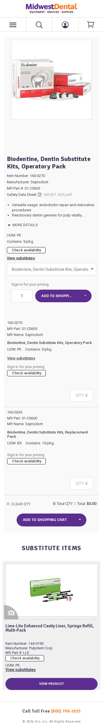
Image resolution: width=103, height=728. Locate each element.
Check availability (26, 250)
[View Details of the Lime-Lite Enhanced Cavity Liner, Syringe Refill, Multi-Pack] (51, 590)
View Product (51, 683)
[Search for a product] (39, 24)
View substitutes (21, 258)
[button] (85, 296)
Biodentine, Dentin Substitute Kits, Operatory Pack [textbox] (51, 269)
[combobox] (51, 269)
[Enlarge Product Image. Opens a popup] (11, 612)
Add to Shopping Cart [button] (60, 295)
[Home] (51, 8)
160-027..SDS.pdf (57, 194)
